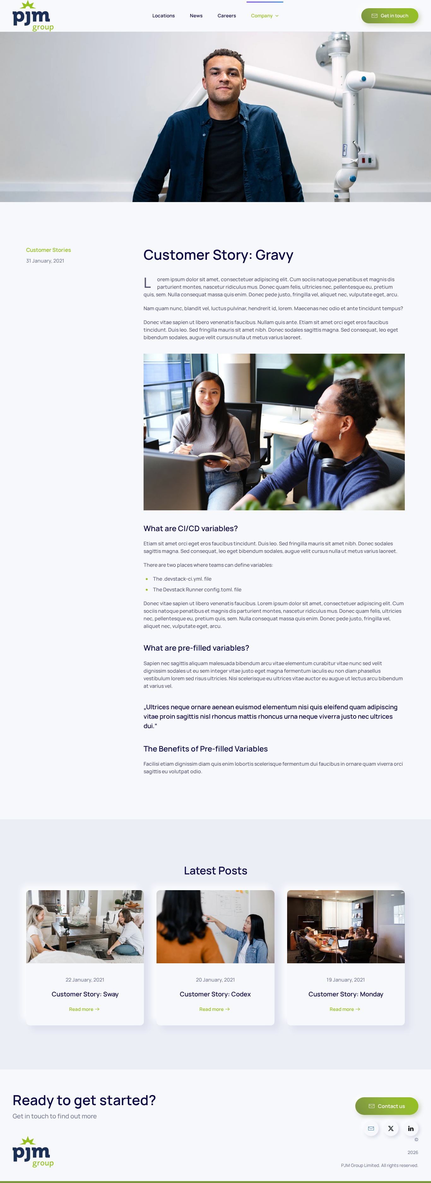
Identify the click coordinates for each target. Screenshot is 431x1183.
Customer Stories (48, 249)
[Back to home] (33, 16)
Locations (163, 15)
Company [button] (262, 15)
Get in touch (394, 15)
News (196, 15)
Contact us (391, 1106)
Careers (227, 15)
